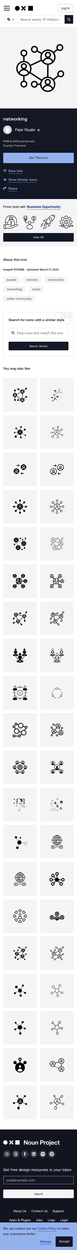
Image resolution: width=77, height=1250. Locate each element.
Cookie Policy (47, 1228)
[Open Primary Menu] (7, 8)
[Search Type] (11, 19)
